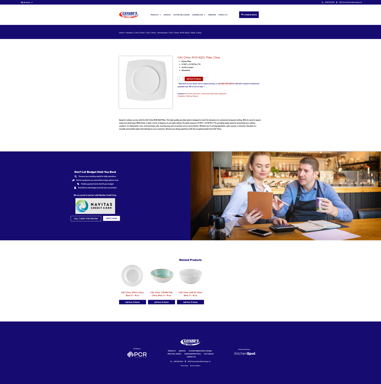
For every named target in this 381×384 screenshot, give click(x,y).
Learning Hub (197, 15)
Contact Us (222, 15)
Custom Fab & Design (181, 15)
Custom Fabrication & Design (200, 351)
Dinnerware (214, 93)
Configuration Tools (192, 354)
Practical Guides (174, 354)
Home (121, 33)
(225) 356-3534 (226, 83)
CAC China (139, 33)
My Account (25, 2)
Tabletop (189, 96)
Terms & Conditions (195, 366)
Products (154, 15)
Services (167, 15)
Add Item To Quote (194, 78)
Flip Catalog (209, 354)
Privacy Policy (184, 366)
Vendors (129, 33)
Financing (212, 15)
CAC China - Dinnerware (156, 33)
